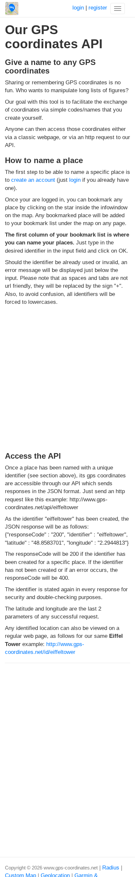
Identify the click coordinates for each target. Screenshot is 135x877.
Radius (110, 868)
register (97, 8)
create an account (33, 180)
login (78, 8)
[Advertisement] (67, 377)
